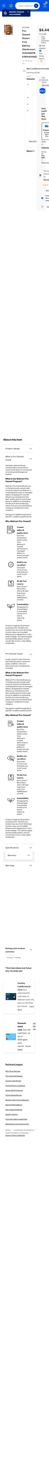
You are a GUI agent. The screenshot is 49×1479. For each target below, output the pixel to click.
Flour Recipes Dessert (14, 1076)
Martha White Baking (13, 1105)
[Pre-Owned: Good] (30, 653)
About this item (12, 439)
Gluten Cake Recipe (13, 1081)
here (10, 514)
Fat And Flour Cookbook (15, 1085)
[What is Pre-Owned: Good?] (30, 457)
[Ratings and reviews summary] (30, 948)
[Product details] (30, 448)
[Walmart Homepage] (11, 6)
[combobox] (27, 5)
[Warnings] (30, 865)
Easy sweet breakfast (13, 1109)
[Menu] (4, 6)
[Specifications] (30, 847)
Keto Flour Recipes (12, 1071)
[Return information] (40, 61)
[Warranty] (28, 855)
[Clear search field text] (32, 5)
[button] (28, 151)
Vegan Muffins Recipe (14, 1090)
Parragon (26, 27)
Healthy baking (11, 1114)
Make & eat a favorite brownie (17, 1124)
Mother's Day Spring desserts (17, 1100)
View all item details (37, 141)
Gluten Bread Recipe (13, 1095)
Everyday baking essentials (16, 1119)
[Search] (36, 6)
